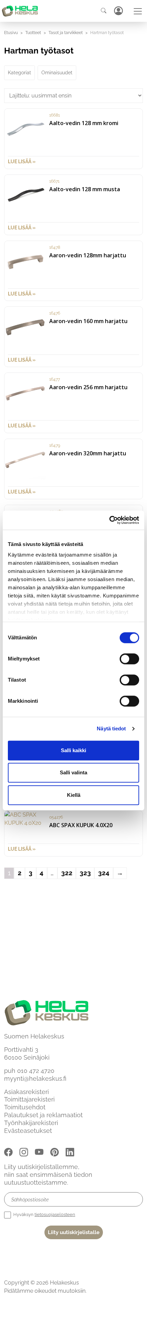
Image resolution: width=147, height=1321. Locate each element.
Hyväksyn (43, 1214)
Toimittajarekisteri (29, 1099)
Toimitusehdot (24, 1107)
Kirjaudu (118, 10)
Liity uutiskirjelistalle (73, 1232)
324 (103, 873)
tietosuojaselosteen (55, 1214)
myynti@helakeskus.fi (35, 1078)
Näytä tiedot (111, 728)
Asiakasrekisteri (26, 1091)
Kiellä (73, 795)
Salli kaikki (73, 750)
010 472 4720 (35, 1070)
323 (85, 873)
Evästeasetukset (28, 1130)
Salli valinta (73, 772)
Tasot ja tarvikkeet (66, 32)
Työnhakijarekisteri (31, 1122)
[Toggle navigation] (138, 11)
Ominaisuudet (56, 72)
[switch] (129, 658)
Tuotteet (33, 32)
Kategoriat (19, 72)
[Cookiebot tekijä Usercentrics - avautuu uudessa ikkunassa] (109, 520)
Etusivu (11, 32)
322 (66, 873)
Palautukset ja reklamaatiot (43, 1115)
